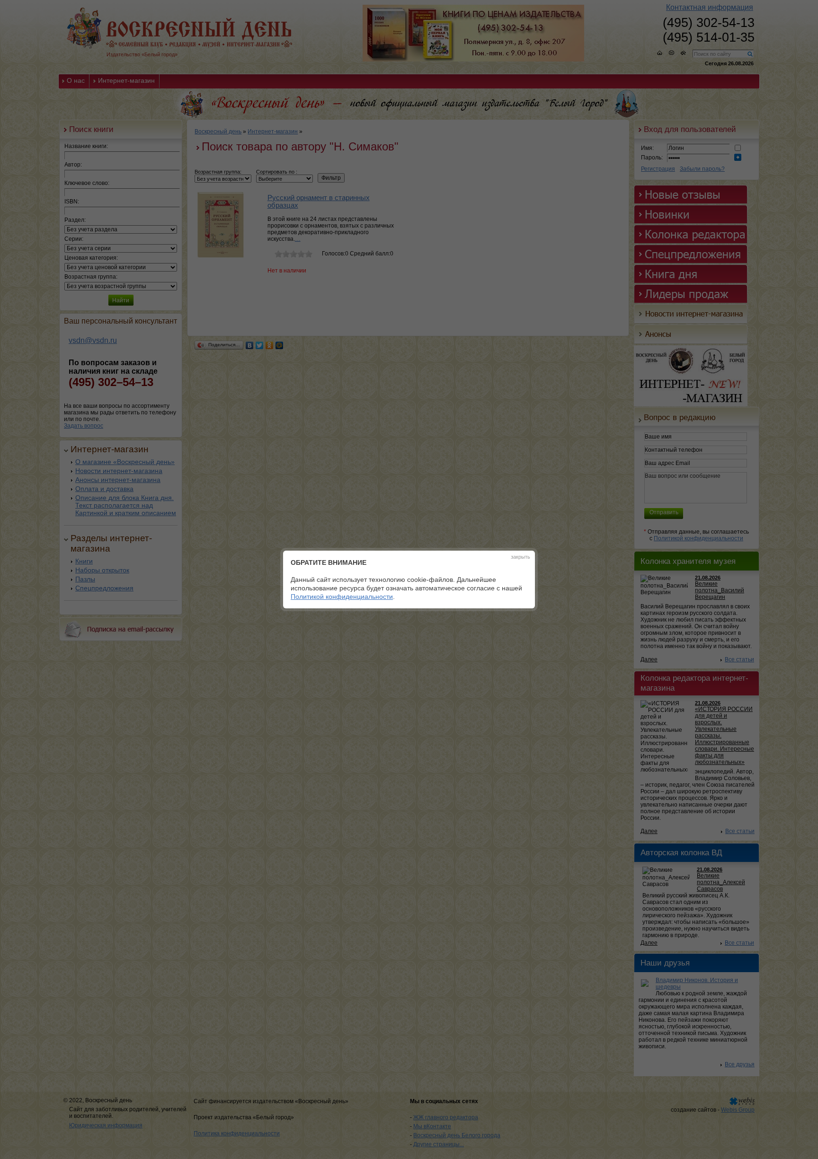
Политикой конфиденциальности (342, 596)
